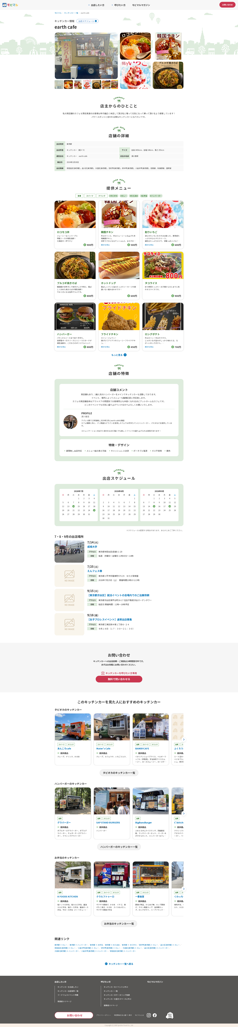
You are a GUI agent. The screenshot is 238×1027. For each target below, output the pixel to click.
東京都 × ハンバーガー (79, 945)
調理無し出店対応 (74, 450)
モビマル (58, 13)
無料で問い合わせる (119, 679)
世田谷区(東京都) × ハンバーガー (123, 951)
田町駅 (168, 168)
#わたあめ (134, 196)
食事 (79, 196)
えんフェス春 (94, 570)
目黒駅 (153, 168)
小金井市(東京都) (142, 168)
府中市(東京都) (128, 168)
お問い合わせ (227, 4)
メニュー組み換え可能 (96, 450)
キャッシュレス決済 (120, 450)
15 (154, 506)
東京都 (69, 144)
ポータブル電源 (140, 450)
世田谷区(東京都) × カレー (65, 948)
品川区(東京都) (87, 168)
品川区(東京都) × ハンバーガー (156, 948)
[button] (183, 739)
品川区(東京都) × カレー (170, 945)
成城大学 (92, 546)
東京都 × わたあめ (112, 945)
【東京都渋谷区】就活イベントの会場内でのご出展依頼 (118, 595)
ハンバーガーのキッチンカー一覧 (119, 847)
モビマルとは (139, 1015)
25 (94, 510)
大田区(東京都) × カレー (132, 948)
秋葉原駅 (160, 168)
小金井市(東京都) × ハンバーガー (94, 951)
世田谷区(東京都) (73, 168)
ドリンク (101, 196)
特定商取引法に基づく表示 (123, 1015)
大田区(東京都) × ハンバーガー (67, 951)
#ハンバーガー (156, 196)
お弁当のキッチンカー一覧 (119, 923)
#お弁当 (144, 196)
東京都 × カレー (61, 945)
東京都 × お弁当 (96, 945)
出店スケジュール (86, 21)
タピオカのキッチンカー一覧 (119, 773)
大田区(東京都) (101, 168)
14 (73, 506)
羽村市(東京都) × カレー (148, 945)
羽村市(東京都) (114, 168)
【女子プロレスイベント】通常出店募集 (109, 619)
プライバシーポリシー (103, 1015)
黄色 (168, 450)
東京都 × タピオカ (129, 945)
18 (170, 506)
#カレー (123, 196)
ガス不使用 (157, 450)
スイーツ (89, 196)
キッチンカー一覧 (71, 13)
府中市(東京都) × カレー (110, 948)
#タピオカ (113, 196)
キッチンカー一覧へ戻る (121, 963)
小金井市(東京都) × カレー (88, 948)
